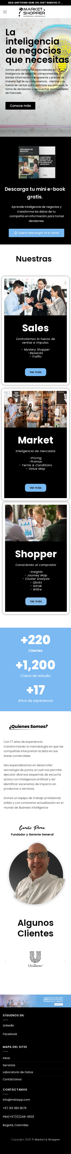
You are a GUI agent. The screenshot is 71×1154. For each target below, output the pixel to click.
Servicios (9, 1074)
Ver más (36, 382)
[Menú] (5, 11)
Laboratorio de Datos (18, 1082)
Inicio (6, 1067)
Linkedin (8, 1035)
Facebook (10, 1043)
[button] (6, 970)
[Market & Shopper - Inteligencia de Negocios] (32, 12)
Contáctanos (12, 1089)
